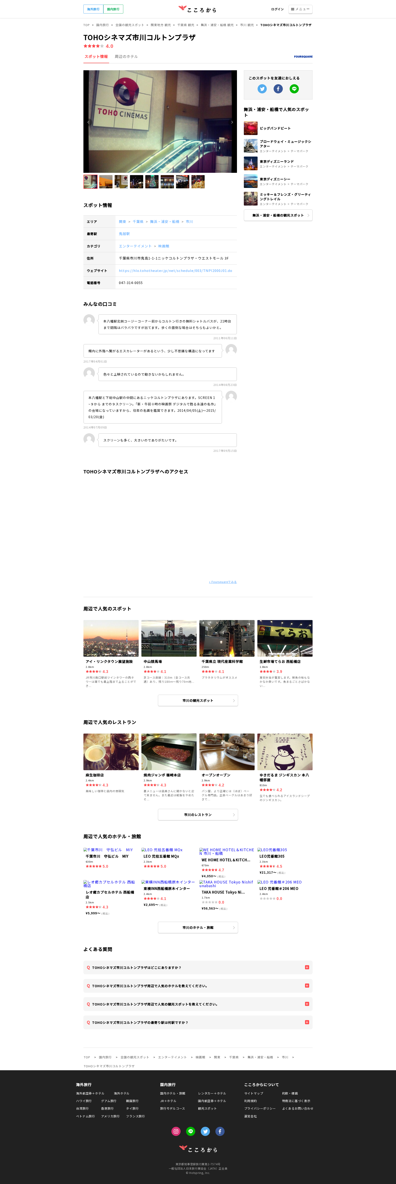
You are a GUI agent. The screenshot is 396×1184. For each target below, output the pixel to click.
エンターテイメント (136, 246)
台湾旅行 (82, 1108)
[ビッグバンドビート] (278, 133)
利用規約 (250, 1101)
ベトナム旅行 (85, 1116)
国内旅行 (113, 9)
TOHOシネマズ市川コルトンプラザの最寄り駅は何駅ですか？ (140, 1022)
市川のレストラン (198, 814)
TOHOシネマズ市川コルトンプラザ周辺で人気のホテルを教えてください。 (150, 986)
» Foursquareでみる (223, 582)
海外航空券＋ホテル (90, 1093)
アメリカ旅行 (110, 1116)
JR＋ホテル (168, 1101)
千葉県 (139, 221)
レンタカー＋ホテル (212, 1093)
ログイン (277, 9)
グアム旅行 (109, 1101)
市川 (189, 221)
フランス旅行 (135, 1116)
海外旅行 (93, 9)
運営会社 (250, 1116)
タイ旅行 (132, 1108)
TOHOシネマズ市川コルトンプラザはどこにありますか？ (137, 967)
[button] (90, 182)
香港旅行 (107, 1108)
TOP (87, 1057)
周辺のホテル (126, 56)
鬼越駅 (124, 233)
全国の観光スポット (135, 1057)
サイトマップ (253, 1093)
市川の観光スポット (198, 700)
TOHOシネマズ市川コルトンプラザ (109, 1066)
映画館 (163, 246)
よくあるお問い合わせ (298, 1108)
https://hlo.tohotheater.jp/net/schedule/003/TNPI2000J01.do (175, 270)
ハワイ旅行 (84, 1101)
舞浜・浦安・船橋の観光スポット (278, 215)
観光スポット (207, 1108)
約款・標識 (290, 1093)
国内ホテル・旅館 (172, 1093)
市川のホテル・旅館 (198, 927)
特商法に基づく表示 (296, 1101)
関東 (123, 221)
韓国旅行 (132, 1101)
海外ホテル (122, 1093)
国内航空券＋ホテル (212, 1101)
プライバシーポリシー (260, 1108)
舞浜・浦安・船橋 (165, 221)
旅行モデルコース (172, 1108)
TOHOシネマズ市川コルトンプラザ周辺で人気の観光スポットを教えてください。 (155, 1004)
